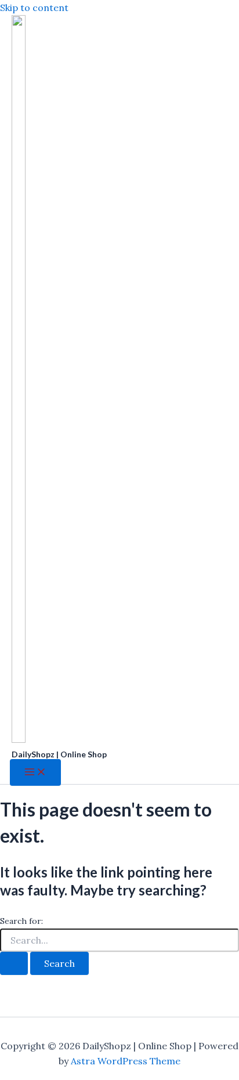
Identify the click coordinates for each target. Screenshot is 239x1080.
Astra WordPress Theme (125, 1061)
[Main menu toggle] (35, 772)
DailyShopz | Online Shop (59, 754)
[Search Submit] (14, 963)
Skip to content (34, 7)
